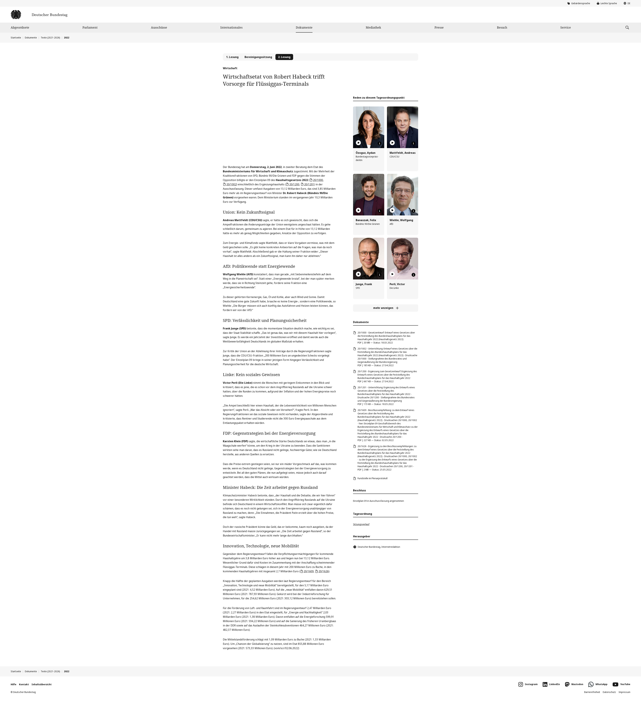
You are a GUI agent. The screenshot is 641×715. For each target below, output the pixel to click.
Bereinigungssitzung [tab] (258, 57)
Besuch (502, 27)
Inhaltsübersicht (42, 684)
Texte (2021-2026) (50, 37)
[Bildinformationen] (380, 143)
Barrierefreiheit (592, 692)
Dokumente (304, 27)
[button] (626, 3)
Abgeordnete (20, 27)
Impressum (624, 692)
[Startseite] (39, 14)
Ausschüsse (159, 27)
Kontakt (24, 684)
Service (565, 27)
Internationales (231, 27)
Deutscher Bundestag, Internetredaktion (379, 546)
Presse (439, 27)
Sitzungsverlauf (361, 524)
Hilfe (13, 684)
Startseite (16, 37)
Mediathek (373, 27)
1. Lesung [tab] (232, 57)
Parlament (89, 27)
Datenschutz (609, 692)
